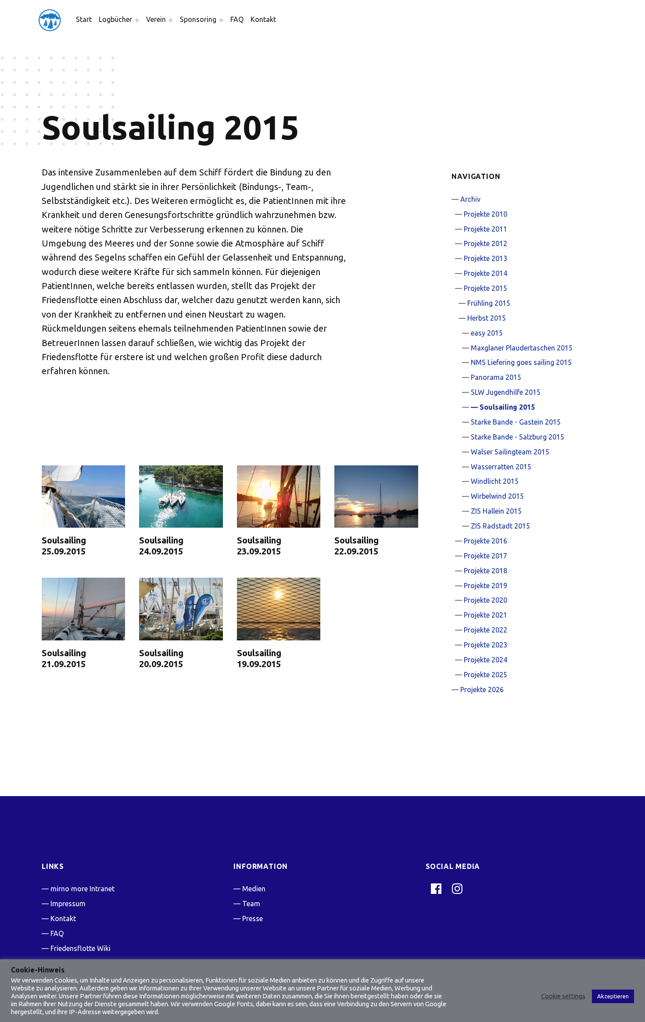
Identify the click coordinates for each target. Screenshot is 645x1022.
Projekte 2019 (485, 586)
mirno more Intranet (82, 889)
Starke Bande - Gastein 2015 (516, 422)
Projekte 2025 (485, 675)
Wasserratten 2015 (501, 467)
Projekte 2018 (485, 571)
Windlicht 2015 (495, 481)
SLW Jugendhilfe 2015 (506, 392)
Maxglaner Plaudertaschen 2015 (522, 348)
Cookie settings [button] (563, 996)
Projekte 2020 (485, 600)
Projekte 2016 (485, 541)
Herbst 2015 (486, 318)
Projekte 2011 (485, 229)
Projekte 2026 (482, 689)
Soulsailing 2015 (507, 407)
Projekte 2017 (485, 556)
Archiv (470, 199)
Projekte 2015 (485, 288)
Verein (156, 19)
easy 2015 (487, 333)
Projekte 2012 (485, 243)
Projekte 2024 (485, 660)
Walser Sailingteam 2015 (510, 452)
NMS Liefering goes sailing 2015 (521, 362)
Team (251, 904)
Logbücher (115, 19)
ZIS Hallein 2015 (496, 511)
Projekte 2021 (485, 615)
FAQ (237, 19)
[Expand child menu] (137, 20)
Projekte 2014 (485, 273)
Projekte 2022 (485, 630)
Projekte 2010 (485, 214)
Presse (252, 918)
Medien (253, 889)
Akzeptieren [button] (613, 996)
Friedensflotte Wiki (80, 948)
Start (84, 19)
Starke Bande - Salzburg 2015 (517, 437)
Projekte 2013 (485, 258)
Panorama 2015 (496, 377)
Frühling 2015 (488, 303)
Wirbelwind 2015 (497, 496)
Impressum (68, 904)
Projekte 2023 (485, 645)
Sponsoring (198, 19)
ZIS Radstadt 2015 (500, 526)
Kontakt (263, 19)
